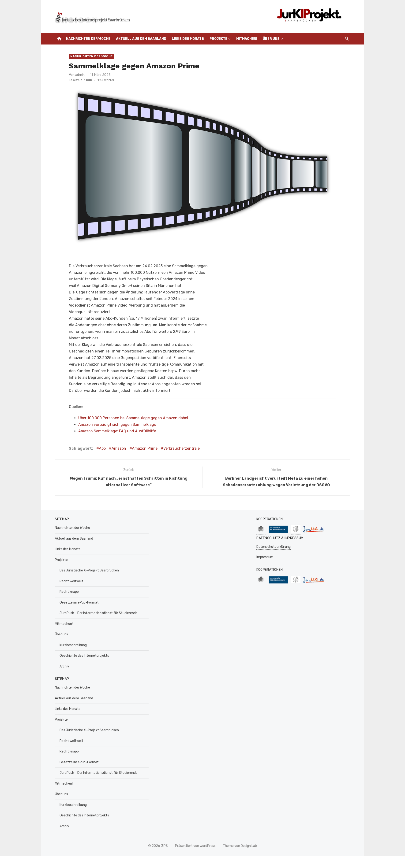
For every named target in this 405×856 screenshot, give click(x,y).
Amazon (119, 448)
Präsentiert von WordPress (195, 846)
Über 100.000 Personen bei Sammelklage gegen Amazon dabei (133, 418)
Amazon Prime (145, 448)
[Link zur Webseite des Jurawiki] (313, 532)
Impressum (264, 557)
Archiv (64, 666)
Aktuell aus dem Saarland (141, 39)
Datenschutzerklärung (273, 547)
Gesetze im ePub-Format (79, 602)
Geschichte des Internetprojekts (84, 656)
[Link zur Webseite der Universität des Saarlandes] (261, 532)
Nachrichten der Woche (88, 39)
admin (80, 75)
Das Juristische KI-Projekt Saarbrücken (89, 570)
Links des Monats (188, 39)
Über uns (271, 39)
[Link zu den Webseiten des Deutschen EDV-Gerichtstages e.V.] (295, 532)
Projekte (218, 39)
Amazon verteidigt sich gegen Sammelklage (117, 424)
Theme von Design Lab (240, 846)
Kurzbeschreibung (73, 645)
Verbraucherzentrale (181, 448)
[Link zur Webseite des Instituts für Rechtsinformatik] (278, 532)
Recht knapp (69, 592)
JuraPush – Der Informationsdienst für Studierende (99, 613)
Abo (102, 448)
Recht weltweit (71, 581)
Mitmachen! (246, 39)
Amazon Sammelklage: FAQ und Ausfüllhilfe (117, 431)
